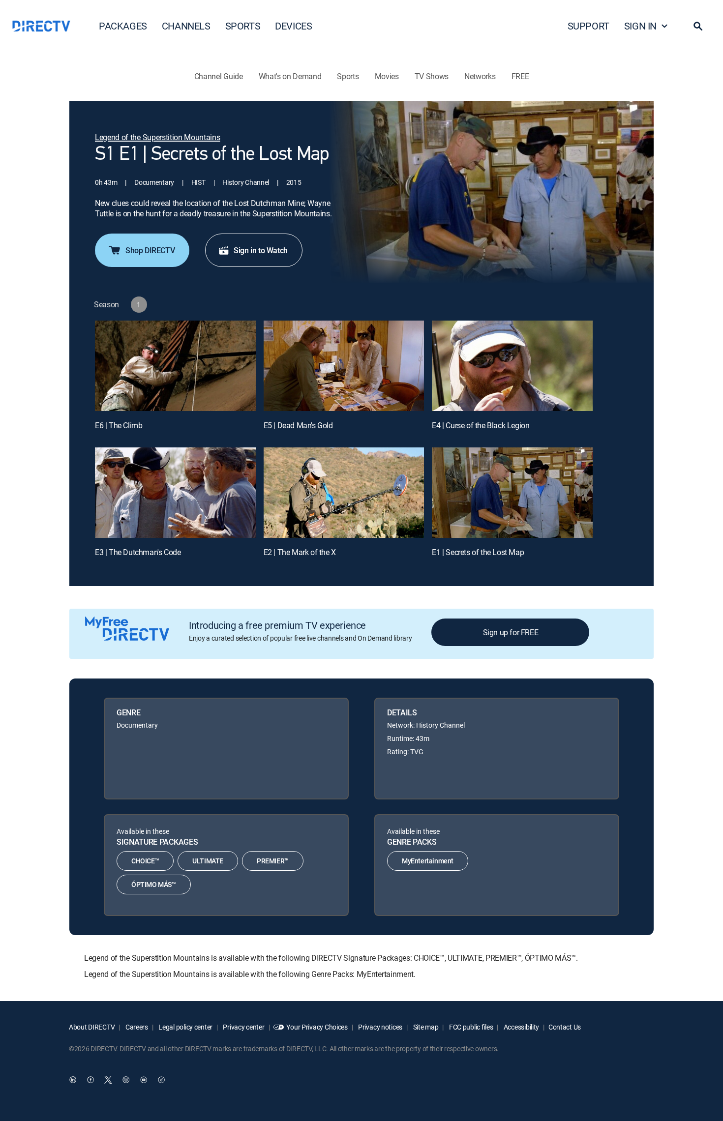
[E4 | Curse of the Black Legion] (512, 366)
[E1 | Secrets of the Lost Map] (512, 492)
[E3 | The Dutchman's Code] (175, 492)
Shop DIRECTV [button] (150, 250)
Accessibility (520, 1027)
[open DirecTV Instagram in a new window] (126, 1080)
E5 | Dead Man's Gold (298, 425)
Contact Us (564, 1027)
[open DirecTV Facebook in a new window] (90, 1080)
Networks (479, 76)
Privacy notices (380, 1027)
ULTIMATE (207, 860)
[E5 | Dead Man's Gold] (344, 366)
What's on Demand (290, 76)
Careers (136, 1027)
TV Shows (432, 76)
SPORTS (243, 25)
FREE (520, 76)
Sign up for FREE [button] (511, 632)
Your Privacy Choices (316, 1027)
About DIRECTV (92, 1027)
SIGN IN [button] (640, 25)
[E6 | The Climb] (175, 366)
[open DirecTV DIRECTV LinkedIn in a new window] (73, 1080)
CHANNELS (186, 25)
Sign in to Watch (261, 250)
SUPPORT (588, 25)
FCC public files (470, 1027)
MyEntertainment (427, 860)
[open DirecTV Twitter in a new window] (108, 1080)
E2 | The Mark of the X (300, 552)
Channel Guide (218, 76)
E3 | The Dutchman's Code (138, 552)
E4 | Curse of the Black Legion (480, 425)
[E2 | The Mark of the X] (344, 492)
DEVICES (293, 25)
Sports (348, 76)
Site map (425, 1027)
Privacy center (243, 1027)
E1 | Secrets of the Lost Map (478, 552)
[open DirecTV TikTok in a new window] (161, 1080)
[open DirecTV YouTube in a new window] (144, 1080)
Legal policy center (184, 1027)
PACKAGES (123, 25)
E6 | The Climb (118, 425)
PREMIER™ (273, 860)
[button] (698, 26)
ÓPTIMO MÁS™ (153, 884)
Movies (387, 76)
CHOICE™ (145, 860)
